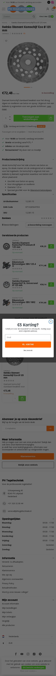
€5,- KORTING (28, 344)
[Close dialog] (51, 321)
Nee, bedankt (28, 350)
